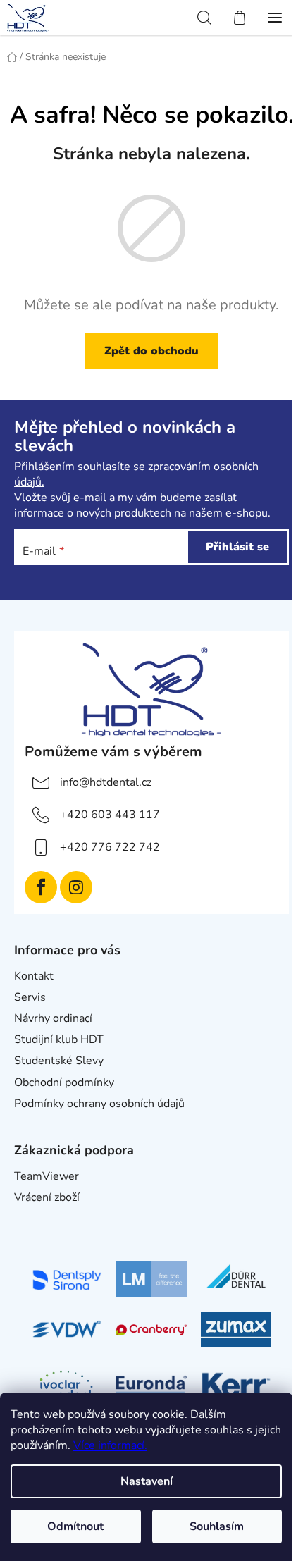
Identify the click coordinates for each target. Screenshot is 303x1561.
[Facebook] (41, 887)
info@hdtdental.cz (106, 782)
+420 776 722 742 (110, 847)
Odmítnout (75, 1526)
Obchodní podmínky (64, 1082)
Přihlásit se (237, 547)
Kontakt (34, 976)
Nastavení (146, 1481)
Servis (30, 997)
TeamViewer (46, 1176)
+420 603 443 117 (110, 814)
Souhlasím (217, 1526)
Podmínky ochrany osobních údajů (99, 1103)
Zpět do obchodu (151, 351)
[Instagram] (76, 887)
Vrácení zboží (47, 1197)
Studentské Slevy (59, 1060)
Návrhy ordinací (53, 1018)
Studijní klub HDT (59, 1039)
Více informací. (110, 1445)
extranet (35, 1218)
